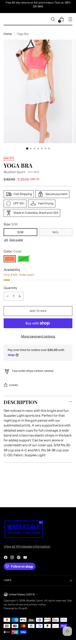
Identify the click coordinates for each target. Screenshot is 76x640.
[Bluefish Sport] (6, 19)
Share (13, 385)
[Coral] (10, 258)
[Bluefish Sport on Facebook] (6, 558)
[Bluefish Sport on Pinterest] (19, 558)
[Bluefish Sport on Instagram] (12, 558)
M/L (55, 232)
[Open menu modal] (70, 19)
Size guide (16, 240)
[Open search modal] (53, 19)
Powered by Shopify (16, 608)
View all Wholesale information (27, 546)
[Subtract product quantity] (7, 296)
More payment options (38, 336)
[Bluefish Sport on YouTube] (25, 558)
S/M (20, 232)
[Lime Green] (23, 258)
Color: (12, 251)
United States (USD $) (22, 594)
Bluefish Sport (14, 172)
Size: (11, 224)
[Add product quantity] (19, 296)
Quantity (10, 288)
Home (8, 34)
